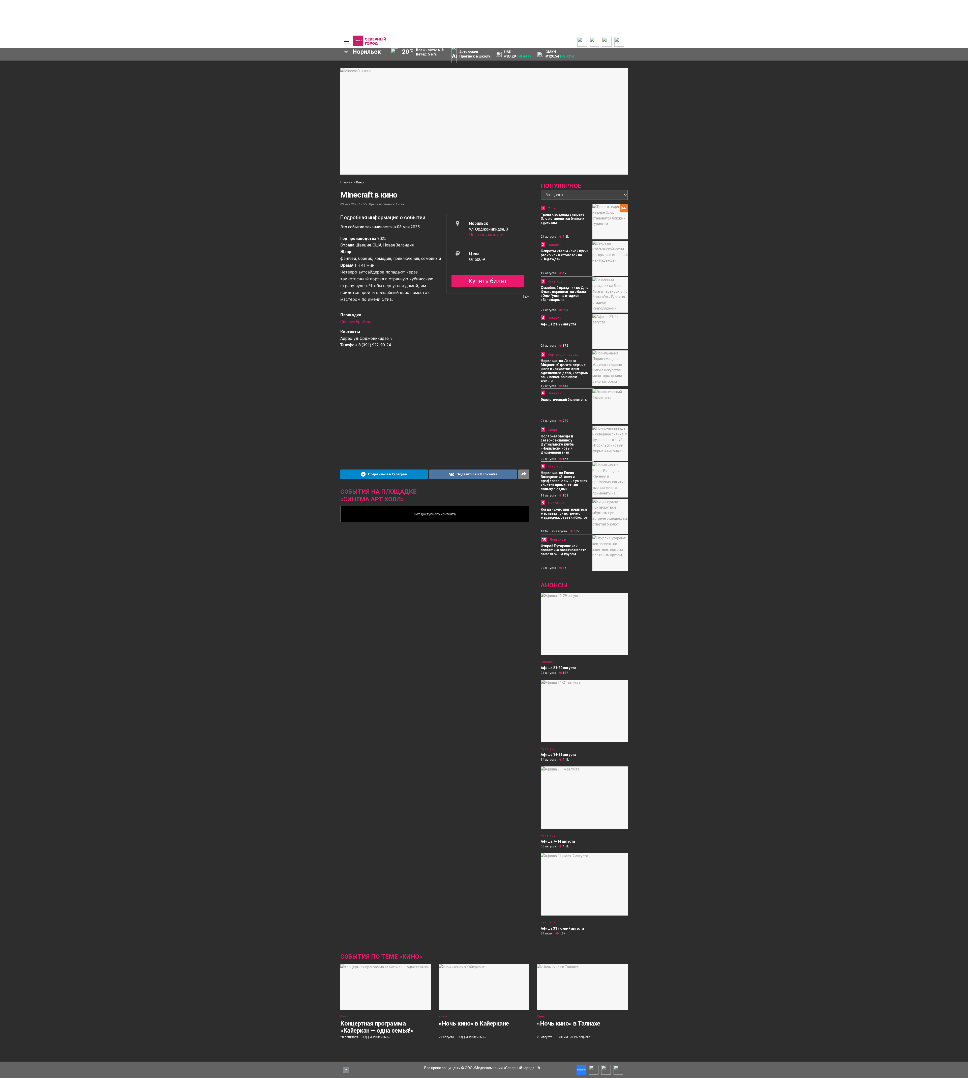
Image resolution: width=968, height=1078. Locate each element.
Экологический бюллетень (564, 400)
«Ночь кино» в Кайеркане (474, 1023)
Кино (360, 182)
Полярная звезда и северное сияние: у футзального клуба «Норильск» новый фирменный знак (557, 444)
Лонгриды (153, 88)
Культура (153, 80)
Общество (153, 76)
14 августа (548, 759)
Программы (193, 80)
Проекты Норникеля (232, 70)
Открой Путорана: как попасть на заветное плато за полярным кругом (564, 550)
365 (576, 531)
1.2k (565, 236)
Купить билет (488, 281)
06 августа (548, 846)
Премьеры (270, 67)
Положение (271, 79)
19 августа (548, 273)
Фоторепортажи (158, 92)
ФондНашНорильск (163, 108)
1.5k (565, 846)
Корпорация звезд (563, 354)
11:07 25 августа (554, 531)
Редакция (308, 68)
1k (564, 273)
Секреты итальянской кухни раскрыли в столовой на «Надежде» (564, 255)
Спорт (150, 84)
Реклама (307, 72)
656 (565, 459)
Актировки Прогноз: (474, 54)
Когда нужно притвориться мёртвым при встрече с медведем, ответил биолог (564, 513)
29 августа (446, 1037)
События (268, 75)
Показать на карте (486, 234)
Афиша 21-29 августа (558, 324)
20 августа (548, 459)
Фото (552, 208)
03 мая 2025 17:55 (353, 204)
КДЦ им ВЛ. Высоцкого (573, 1037)
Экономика (154, 72)
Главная (346, 182)
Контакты (308, 76)
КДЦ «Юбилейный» (376, 1037)
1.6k (562, 933)
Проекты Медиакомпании (236, 78)
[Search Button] (332, 123)
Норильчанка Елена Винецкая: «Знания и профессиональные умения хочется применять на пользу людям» (564, 481)
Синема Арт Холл (356, 321)
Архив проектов (236, 84)
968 (565, 495)
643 (565, 386)
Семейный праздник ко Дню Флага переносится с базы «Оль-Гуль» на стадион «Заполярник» (564, 294)
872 (565, 345)
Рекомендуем (273, 71)
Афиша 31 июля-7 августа (562, 928)
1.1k (565, 759)
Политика (153, 68)
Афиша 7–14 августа (558, 841)
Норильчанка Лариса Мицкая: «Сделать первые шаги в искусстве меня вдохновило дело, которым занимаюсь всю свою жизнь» (564, 371)
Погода (306, 92)
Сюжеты (191, 76)
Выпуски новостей (199, 72)
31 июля (547, 933)
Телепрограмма (197, 68)
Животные (556, 503)
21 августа (548, 236)
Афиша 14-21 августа (558, 755)
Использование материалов (313, 86)
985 (565, 310)
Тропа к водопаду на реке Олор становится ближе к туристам (562, 218)
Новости (229, 88)
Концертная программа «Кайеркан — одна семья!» (376, 1027)
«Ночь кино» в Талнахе (568, 1023)
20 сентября (349, 1037)
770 (565, 421)
